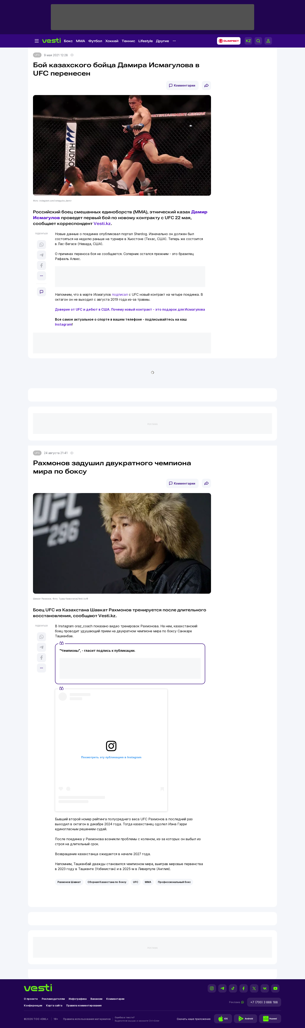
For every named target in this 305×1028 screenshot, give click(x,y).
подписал (120, 294)
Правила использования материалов (87, 1019)
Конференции (33, 1005)
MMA (80, 41)
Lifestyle (145, 41)
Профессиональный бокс (174, 882)
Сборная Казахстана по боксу (107, 882)
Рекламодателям (53, 998)
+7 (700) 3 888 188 (264, 1002)
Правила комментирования (83, 1005)
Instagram (63, 324)
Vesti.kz (102, 223)
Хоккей (111, 41)
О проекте (31, 998)
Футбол (95, 41)
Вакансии (96, 998)
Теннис (128, 41)
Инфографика (78, 998)
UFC (37, 54)
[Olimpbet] (227, 41)
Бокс (68, 41)
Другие (162, 41)
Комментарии (184, 85)
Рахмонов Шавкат (69, 882)
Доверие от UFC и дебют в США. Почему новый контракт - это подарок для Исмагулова (130, 309)
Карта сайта (54, 1005)
